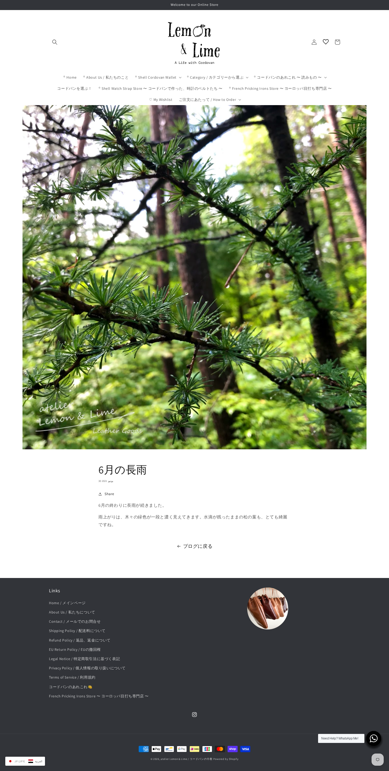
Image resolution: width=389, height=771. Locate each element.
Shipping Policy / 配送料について (77, 630)
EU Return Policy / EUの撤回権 (75, 649)
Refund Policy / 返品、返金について (80, 640)
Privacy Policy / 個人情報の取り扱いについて (87, 668)
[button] (55, 42)
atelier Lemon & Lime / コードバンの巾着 (186, 759)
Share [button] (109, 493)
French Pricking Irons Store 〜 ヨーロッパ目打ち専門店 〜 (99, 696)
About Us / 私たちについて (72, 612)
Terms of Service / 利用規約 (72, 677)
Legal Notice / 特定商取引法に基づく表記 (84, 658)
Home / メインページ (67, 602)
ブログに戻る (198, 546)
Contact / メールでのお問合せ (75, 621)
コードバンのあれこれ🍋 (70, 686)
